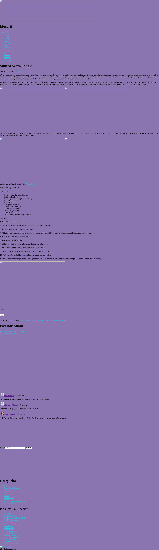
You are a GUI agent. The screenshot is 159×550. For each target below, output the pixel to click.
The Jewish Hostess (11, 537)
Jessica (18, 71)
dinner (22, 320)
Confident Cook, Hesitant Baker (15, 518)
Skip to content (5, 32)
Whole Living (31, 184)
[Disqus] (79, 361)
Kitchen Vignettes (10, 532)
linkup (39, 320)
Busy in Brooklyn (10, 516)
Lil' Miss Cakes (9, 534)
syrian (53, 320)
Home (6, 35)
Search (2, 448)
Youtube (7, 57)
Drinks (6, 496)
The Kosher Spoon (10, 539)
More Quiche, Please (11, 535)
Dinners (10, 320)
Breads (6, 486)
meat (43, 320)
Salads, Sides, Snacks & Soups (14, 502)
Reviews (7, 41)
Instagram (7, 59)
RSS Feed (7, 61)
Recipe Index (8, 43)
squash (48, 320)
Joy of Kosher (9, 528)
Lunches (7, 500)
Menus (6, 39)
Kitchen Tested (9, 530)
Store (6, 45)
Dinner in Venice (10, 522)
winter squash (61, 320)
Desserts (7, 492)
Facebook (7, 53)
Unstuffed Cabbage (7, 333)
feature (33, 320)
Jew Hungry (8, 526)
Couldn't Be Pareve (11, 520)
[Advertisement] (25, 313)
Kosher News (9, 498)
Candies (7, 490)
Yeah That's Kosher (11, 543)
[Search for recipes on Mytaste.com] (6, 547)
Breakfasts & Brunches (12, 488)
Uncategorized (9, 503)
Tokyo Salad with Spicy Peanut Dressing (15, 331)
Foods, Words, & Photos (12, 524)
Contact (7, 47)
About (6, 37)
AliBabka (7, 514)
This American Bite (11, 541)
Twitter (6, 51)
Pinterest (7, 55)
